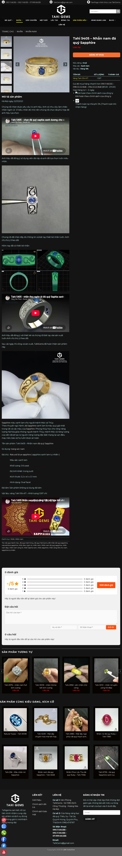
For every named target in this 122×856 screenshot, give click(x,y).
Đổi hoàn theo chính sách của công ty (93, 96)
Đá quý (8, 20)
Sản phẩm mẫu (79, 20)
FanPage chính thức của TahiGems (105, 2)
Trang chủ (8, 31)
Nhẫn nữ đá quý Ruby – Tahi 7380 (107, 735)
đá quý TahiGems (41, 543)
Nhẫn (18, 20)
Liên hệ (61, 25)
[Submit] (118, 11)
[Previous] (17, 64)
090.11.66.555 (59, 830)
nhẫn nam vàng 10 (16, 548)
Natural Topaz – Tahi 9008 (15, 734)
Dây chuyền (31, 20)
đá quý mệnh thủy (27, 543)
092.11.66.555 (59, 833)
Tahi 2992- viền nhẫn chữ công (76, 686)
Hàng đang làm (98, 20)
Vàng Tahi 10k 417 (80, 78)
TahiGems (39, 344)
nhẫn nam (37, 545)
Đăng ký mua (96, 55)
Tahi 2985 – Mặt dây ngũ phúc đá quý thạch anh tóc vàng (76, 735)
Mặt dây (44, 20)
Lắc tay (54, 20)
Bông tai (65, 20)
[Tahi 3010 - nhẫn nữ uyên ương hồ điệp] (106, 670)
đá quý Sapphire (45, 443)
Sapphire (6, 423)
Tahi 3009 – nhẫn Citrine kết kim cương (45, 686)
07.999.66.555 (59, 836)
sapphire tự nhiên (8, 550)
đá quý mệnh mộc (12, 543)
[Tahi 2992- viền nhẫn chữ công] (76, 670)
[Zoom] (16, 89)
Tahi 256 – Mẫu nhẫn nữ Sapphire (15, 773)
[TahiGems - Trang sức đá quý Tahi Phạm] (61, 11)
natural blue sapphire (10, 545)
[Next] (65, 64)
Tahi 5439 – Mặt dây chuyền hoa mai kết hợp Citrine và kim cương (45, 735)
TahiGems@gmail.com (62, 2)
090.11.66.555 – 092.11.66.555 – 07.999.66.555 (23, 2)
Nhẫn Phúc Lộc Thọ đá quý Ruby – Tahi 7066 (76, 773)
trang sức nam (18, 449)
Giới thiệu (36, 800)
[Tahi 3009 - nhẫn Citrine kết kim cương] (46, 670)
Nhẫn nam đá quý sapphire (51, 545)
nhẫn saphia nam (30, 548)
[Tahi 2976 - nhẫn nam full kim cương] (16, 670)
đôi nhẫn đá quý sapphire (58, 543)
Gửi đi (111, 627)
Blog (111, 20)
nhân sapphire (43, 548)
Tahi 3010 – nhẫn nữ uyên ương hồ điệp (106, 686)
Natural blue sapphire (20, 454)
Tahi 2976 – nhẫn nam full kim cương (16, 686)
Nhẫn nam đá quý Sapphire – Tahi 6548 (46, 773)
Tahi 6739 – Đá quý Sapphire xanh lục (107, 773)
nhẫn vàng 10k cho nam (58, 548)
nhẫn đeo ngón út (25, 545)
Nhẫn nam (31, 31)
